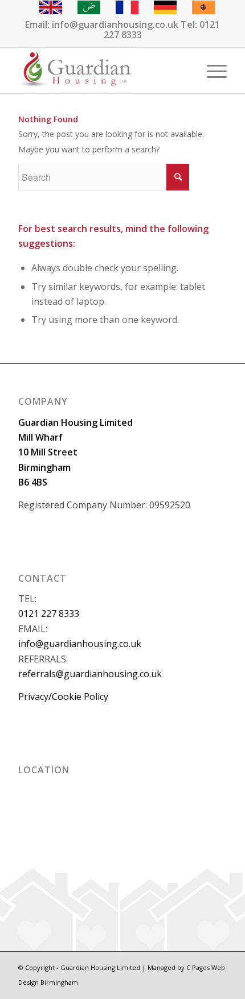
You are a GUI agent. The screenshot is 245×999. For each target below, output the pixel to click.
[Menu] (211, 70)
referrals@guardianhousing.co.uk (90, 674)
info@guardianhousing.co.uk (79, 643)
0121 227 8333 (48, 613)
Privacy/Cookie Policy (63, 696)
